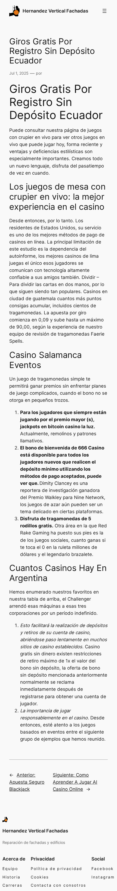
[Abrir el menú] (104, 11)
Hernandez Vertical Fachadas (55, 11)
